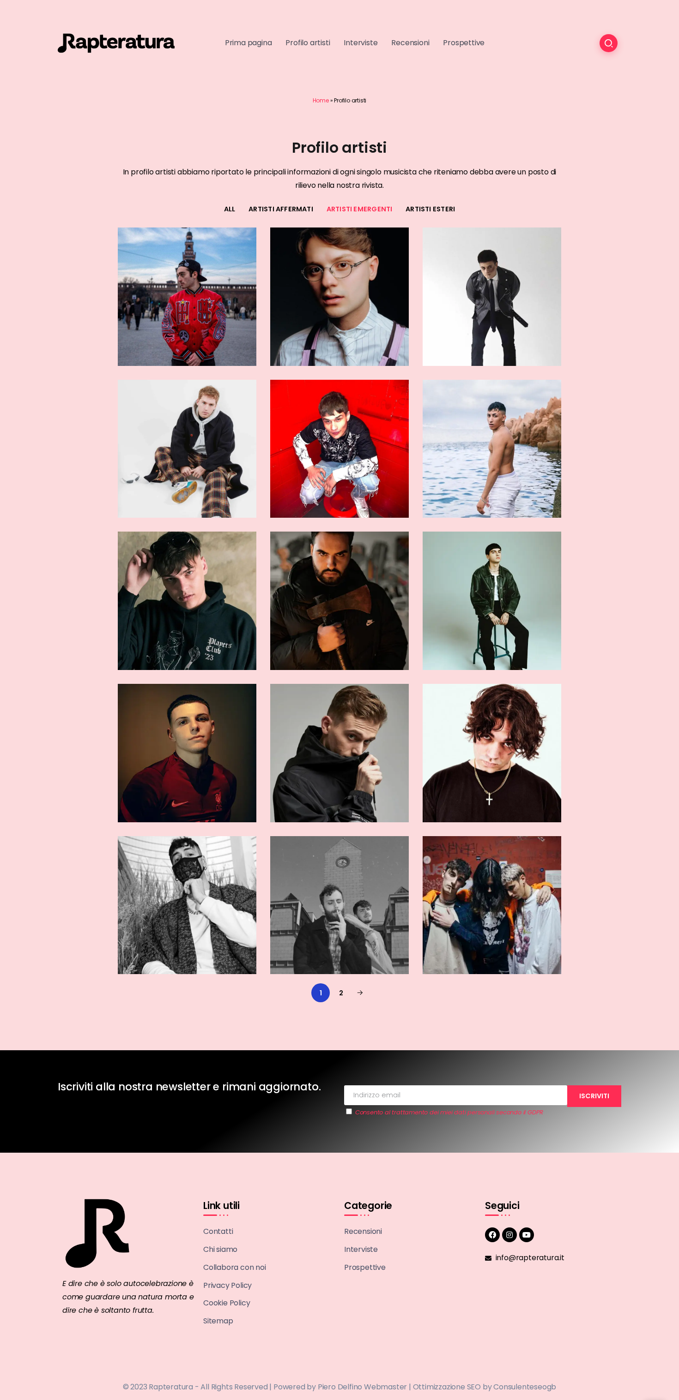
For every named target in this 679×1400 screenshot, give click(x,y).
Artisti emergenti (360, 209)
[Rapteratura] (116, 42)
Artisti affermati (281, 209)
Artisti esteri (430, 209)
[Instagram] (509, 1234)
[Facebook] (492, 1234)
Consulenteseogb (524, 1387)
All (230, 209)
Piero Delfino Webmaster (362, 1387)
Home (321, 100)
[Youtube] (526, 1234)
